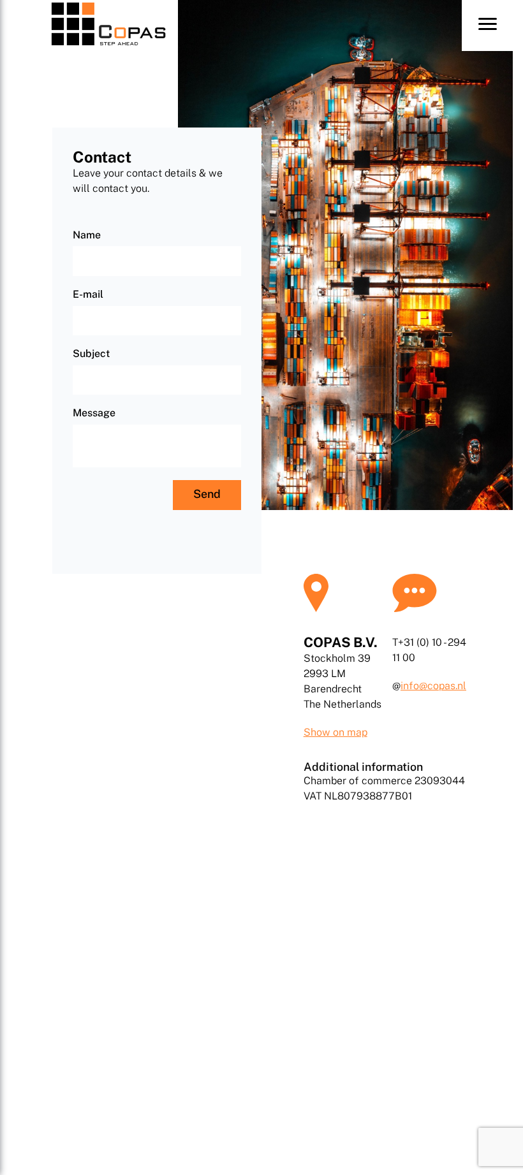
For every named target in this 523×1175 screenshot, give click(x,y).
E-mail (88, 294)
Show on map (335, 732)
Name (87, 235)
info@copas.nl (433, 686)
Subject (91, 354)
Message (94, 413)
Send (207, 493)
